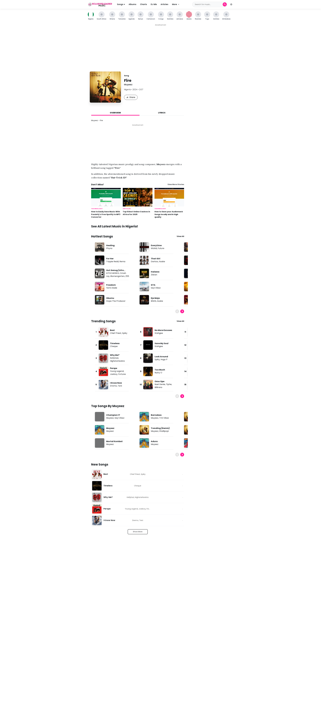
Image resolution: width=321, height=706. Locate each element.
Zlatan (154, 274)
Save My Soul (161, 343)
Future (161, 248)
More (174, 4)
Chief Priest (115, 333)
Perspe (113, 368)
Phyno (109, 248)
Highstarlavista (117, 361)
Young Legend (117, 371)
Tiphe (169, 384)
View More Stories (176, 184)
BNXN (153, 301)
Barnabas (156, 415)
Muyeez (128, 84)
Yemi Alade (111, 287)
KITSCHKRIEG (112, 273)
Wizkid (154, 248)
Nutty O (158, 372)
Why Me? (114, 355)
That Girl (155, 258)
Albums (132, 4)
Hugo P (164, 359)
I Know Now (116, 382)
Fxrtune (122, 374)
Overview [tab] (115, 112)
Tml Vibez (164, 417)
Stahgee (159, 333)
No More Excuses (163, 330)
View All (180, 236)
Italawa (155, 271)
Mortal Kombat (114, 441)
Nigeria (127, 89)
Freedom (111, 285)
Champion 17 (113, 415)
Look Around (161, 356)
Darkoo (154, 261)
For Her (110, 258)
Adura (154, 441)
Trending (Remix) (160, 428)
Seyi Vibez (156, 287)
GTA (153, 285)
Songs (120, 4)
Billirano (158, 387)
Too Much (160, 369)
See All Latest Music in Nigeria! (114, 226)
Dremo (113, 385)
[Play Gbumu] (100, 300)
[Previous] (177, 311)
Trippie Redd (112, 261)
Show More (137, 531)
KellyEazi (114, 358)
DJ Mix (154, 4)
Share (132, 97)
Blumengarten (117, 276)
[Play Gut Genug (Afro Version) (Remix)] (100, 273)
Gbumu (110, 298)
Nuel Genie (160, 384)
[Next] (182, 311)
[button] (231, 4)
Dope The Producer (116, 301)
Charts (143, 4)
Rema (122, 261)
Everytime (156, 245)
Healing (110, 245)
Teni (120, 385)
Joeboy (113, 374)
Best (112, 330)
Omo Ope (159, 381)
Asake (162, 261)
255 (127, 276)
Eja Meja (155, 298)
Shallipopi (164, 431)
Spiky (124, 333)
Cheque (114, 346)
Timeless (114, 343)
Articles (164, 4)
